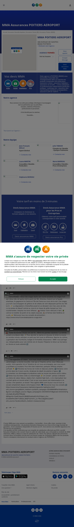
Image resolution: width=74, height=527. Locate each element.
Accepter (53, 279)
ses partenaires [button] (37, 261)
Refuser (21, 279)
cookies (54, 272)
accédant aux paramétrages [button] (13, 272)
